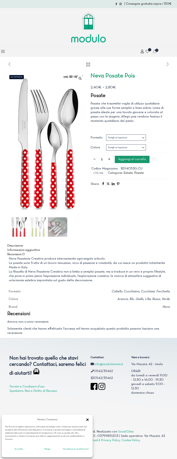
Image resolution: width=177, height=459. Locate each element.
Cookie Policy (131, 440)
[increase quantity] (109, 159)
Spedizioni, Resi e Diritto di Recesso (33, 391)
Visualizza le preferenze (76, 449)
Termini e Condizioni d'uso (27, 386)
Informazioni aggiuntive (23, 250)
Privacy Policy (110, 440)
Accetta (18, 449)
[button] (87, 419)
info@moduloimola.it (109, 364)
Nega (47, 449)
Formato (97, 137)
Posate (139, 173)
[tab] (88, 246)
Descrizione (15, 245)
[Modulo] (88, 27)
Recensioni (16, 254)
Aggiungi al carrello (132, 159)
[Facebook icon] (116, 4)
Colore (95, 147)
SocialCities (126, 431)
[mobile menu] (3, 52)
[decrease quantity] (94, 159)
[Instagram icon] (120, 4)
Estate (128, 173)
